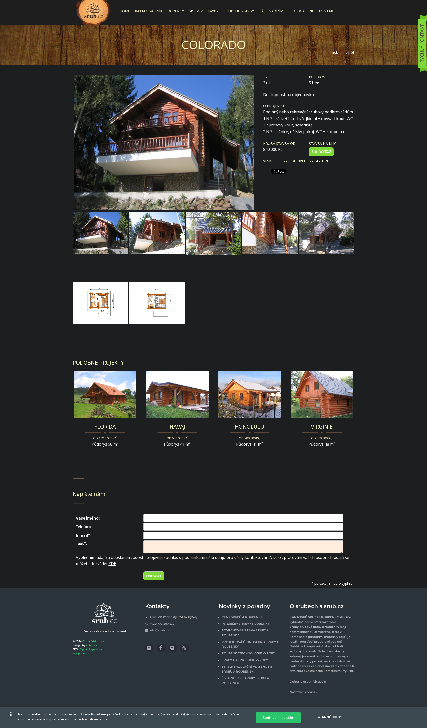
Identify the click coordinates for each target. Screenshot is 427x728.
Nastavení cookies (303, 692)
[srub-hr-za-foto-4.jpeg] (213, 247)
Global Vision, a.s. (93, 641)
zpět (350, 52)
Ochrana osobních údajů (308, 681)
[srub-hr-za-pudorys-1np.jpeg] (101, 317)
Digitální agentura (90, 649)
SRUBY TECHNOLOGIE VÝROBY (245, 660)
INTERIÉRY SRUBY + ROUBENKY (245, 623)
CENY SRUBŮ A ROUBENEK (242, 617)
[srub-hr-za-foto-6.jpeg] (326, 247)
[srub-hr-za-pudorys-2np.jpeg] (157, 317)
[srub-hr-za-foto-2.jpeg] (101, 247)
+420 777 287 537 (162, 623)
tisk (334, 52)
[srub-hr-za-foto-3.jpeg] (157, 247)
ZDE (112, 563)
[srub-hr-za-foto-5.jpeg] (270, 247)
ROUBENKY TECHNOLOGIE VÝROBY (248, 653)
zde (104, 719)
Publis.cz (91, 645)
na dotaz (321, 152)
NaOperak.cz (81, 653)
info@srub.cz (159, 630)
